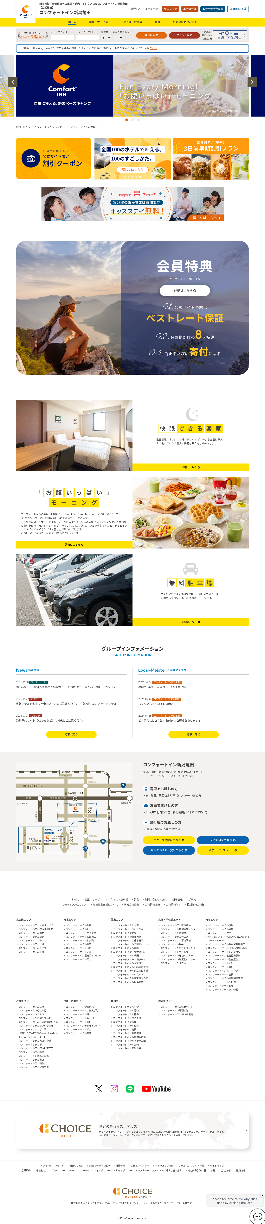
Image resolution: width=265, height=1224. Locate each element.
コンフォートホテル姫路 (31, 1052)
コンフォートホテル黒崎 (126, 1010)
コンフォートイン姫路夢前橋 (33, 1055)
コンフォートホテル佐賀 (126, 1025)
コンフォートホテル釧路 (31, 936)
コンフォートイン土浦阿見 (127, 936)
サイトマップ (217, 1165)
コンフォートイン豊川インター (224, 970)
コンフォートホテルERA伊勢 (223, 989)
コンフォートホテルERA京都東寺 (35, 1025)
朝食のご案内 (76, 1165)
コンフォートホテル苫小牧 (32, 948)
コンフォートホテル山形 (78, 948)
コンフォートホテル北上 (78, 929)
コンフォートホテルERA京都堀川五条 (38, 1022)
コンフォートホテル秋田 (78, 944)
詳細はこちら (183, 291)
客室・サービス (98, 22)
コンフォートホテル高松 (78, 1022)
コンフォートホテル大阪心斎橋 (34, 1040)
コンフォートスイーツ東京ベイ (129, 959)
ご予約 (192, 899)
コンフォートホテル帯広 (31, 940)
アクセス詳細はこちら (167, 840)
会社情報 (225, 1170)
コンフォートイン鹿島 (124, 932)
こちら (153, 48)
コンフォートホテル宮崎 (126, 1044)
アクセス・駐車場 (131, 22)
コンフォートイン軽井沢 (173, 963)
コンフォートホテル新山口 (80, 1018)
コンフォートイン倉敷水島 (80, 1006)
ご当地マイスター (140, 1165)
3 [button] (138, 119)
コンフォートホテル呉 (77, 1014)
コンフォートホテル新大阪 (32, 1029)
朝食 (157, 22)
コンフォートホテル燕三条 (174, 936)
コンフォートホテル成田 (126, 955)
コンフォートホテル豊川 (220, 967)
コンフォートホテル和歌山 (32, 1063)
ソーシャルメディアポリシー (95, 1170)
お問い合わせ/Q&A (185, 22)
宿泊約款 (41, 1170)
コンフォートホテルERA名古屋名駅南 (227, 948)
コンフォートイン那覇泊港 (174, 1010)
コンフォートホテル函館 (31, 932)
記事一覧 (70, 734)
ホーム (72, 22)
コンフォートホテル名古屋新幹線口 (226, 944)
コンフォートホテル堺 (30, 1044)
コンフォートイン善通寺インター (83, 1025)
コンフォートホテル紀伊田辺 (33, 1067)
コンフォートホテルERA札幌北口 (35, 929)
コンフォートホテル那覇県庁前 (176, 1006)
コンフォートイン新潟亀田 (65, 12)
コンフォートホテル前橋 (126, 948)
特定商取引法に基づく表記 (202, 1170)
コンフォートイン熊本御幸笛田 (129, 1040)
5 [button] (140, 177)
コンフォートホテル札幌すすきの (35, 925)
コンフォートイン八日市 (31, 1014)
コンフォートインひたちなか (128, 929)
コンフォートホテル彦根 (31, 1006)
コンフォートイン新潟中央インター (179, 929)
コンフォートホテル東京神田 (128, 963)
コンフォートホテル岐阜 (220, 929)
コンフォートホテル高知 (78, 1033)
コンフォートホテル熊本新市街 (129, 1037)
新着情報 (177, 899)
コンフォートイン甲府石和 (174, 951)
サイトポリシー (124, 1170)
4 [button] (136, 177)
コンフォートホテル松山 (78, 1029)
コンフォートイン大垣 (219, 932)
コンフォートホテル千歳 (31, 951)
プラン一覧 (183, 35)
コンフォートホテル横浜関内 (128, 982)
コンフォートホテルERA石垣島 (176, 1014)
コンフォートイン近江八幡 (32, 1010)
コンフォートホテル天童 (78, 951)
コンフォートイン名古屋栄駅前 (224, 955)
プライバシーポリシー (62, 1170)
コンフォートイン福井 (172, 944)
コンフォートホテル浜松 (220, 925)
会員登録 (191, 8)
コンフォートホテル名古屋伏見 (224, 951)
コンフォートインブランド (47, 127)
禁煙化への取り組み (99, 1165)
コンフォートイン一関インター (82, 932)
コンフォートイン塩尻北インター (177, 959)
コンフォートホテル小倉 (126, 1006)
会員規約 (26, 1170)
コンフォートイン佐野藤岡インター (131, 944)
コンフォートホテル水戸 (126, 925)
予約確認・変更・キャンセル (207, 35)
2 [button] (132, 119)
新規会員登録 (131, 904)
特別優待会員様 (214, 8)
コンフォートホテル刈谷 (220, 963)
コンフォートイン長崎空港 (127, 1033)
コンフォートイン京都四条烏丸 (34, 1018)
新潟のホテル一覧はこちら (167, 850)
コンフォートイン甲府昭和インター (179, 948)
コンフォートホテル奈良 (31, 1059)
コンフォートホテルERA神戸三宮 (35, 1048)
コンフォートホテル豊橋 (220, 974)
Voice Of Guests (164, 1165)
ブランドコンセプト (53, 1165)
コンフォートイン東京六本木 (128, 974)
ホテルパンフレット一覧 (191, 1165)
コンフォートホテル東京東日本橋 (130, 970)
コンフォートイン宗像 (124, 1022)
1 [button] (126, 119)
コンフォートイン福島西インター (83, 955)
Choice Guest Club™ (74, 904)
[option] (132, 86)
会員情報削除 (173, 904)
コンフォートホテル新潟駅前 (175, 925)
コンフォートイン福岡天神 (127, 1018)
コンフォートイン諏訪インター (176, 955)
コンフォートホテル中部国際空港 (225, 978)
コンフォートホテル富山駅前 (175, 940)
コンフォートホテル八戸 (78, 925)
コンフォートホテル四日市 (222, 982)
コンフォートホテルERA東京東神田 (131, 967)
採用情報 (240, 1170)
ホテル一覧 (151, 8)
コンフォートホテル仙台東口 (81, 936)
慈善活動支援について (105, 904)
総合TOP (136, 8)
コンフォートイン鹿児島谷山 (128, 1048)
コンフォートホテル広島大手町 (82, 1010)
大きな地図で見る (221, 840)
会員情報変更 (152, 904)
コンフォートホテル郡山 (78, 959)
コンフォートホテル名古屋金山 (224, 959)
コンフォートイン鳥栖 (124, 1029)
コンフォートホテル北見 (31, 944)
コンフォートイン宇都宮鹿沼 (128, 940)
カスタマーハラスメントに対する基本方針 (160, 1170)
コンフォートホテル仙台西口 (81, 940)
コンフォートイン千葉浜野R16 (129, 951)
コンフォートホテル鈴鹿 (220, 985)
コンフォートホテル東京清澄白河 (130, 978)
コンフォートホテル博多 (126, 1014)
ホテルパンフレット (221, 850)
